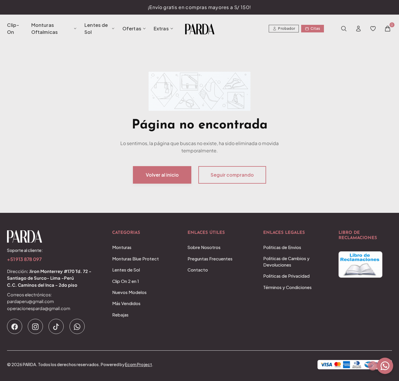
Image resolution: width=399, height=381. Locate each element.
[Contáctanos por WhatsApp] (385, 366)
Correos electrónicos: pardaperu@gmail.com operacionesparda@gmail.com (38, 301)
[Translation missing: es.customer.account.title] (358, 28)
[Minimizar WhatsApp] (372, 365)
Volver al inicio (162, 175)
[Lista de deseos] (373, 28)
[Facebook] (14, 326)
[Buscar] (343, 28)
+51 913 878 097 (24, 259)
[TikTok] (56, 326)
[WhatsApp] (77, 326)
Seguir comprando (232, 175)
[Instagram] (35, 326)
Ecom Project (138, 364)
